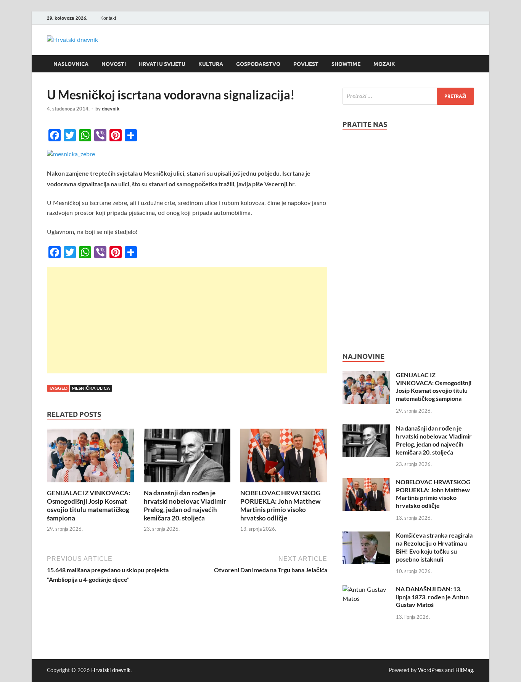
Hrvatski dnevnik (110, 670)
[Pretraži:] (408, 96)
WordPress (431, 670)
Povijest (305, 64)
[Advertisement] (187, 320)
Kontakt (108, 18)
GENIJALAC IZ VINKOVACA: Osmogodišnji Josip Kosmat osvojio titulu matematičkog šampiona (88, 505)
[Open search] (470, 64)
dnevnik (110, 109)
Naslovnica (70, 64)
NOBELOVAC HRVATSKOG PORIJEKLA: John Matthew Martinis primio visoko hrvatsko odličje (280, 505)
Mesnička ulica (91, 388)
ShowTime (345, 64)
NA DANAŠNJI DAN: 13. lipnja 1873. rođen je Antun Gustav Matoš (432, 596)
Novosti (113, 64)
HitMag (464, 670)
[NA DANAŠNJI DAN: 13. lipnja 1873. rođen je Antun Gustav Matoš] (366, 590)
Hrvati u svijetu (162, 64)
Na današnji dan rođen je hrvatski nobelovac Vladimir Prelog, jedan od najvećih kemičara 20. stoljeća (185, 505)
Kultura (210, 64)
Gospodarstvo (258, 64)
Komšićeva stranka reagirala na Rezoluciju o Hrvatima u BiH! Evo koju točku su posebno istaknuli (434, 547)
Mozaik (384, 64)
